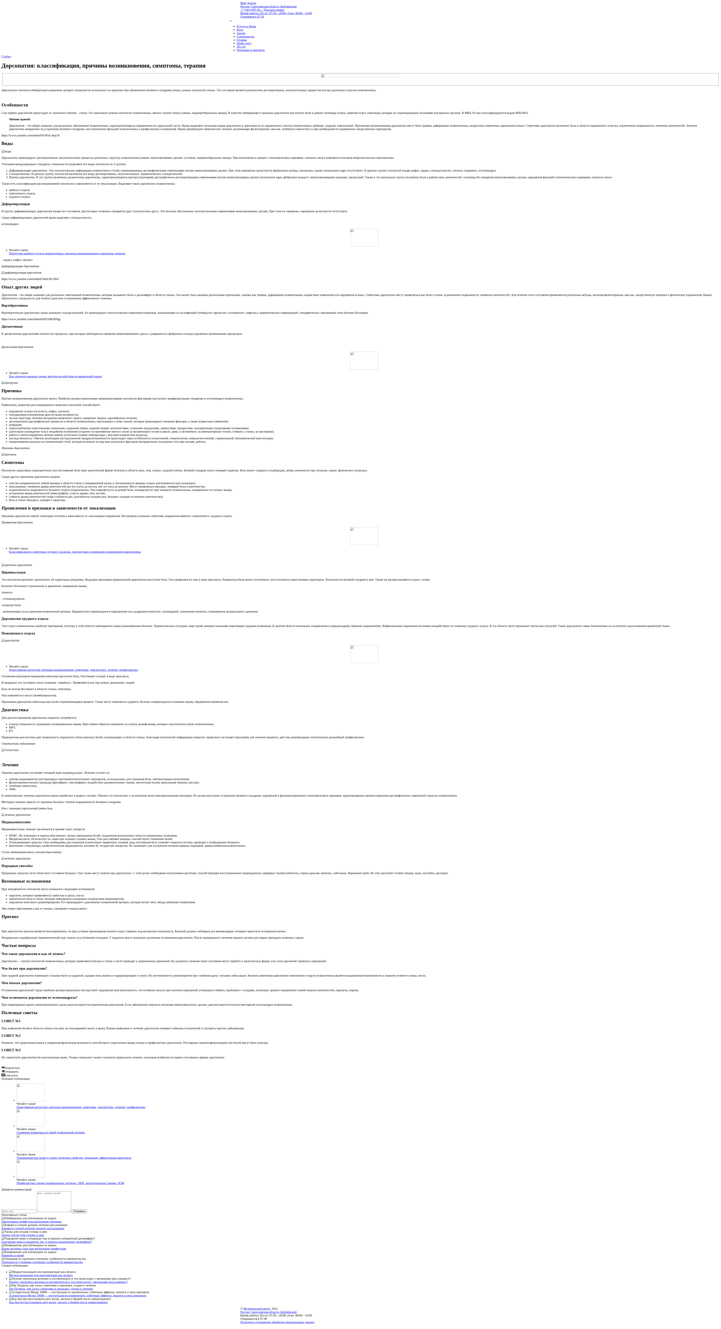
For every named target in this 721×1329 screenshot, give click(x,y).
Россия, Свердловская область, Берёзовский (268, 6)
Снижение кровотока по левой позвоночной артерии (51, 1132)
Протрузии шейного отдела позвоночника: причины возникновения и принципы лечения (67, 253)
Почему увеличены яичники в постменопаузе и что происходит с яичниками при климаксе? (68, 1282)
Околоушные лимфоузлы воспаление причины (32, 1221)
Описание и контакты (251, 50)
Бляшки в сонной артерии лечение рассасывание (33, 1228)
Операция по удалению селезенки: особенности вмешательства (42, 1262)
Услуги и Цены (246, 26)
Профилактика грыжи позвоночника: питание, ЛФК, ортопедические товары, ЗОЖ (70, 1183)
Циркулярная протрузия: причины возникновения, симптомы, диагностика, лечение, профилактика (73, 669)
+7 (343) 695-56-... (262, 9)
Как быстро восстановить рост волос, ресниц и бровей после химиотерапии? (58, 1302)
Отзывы (242, 39)
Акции (241, 33)
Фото (240, 29)
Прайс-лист (244, 43)
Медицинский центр (256, 1308)
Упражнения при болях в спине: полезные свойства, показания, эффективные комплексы (74, 1157)
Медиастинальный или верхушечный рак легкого (41, 1275)
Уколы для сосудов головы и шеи (23, 1235)
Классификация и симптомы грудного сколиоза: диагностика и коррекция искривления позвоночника (75, 551)
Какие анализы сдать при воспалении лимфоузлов (34, 1248)
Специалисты (245, 36)
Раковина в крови (13, 1255)
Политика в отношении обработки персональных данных (277, 1322)
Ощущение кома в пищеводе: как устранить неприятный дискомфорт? (47, 1241)
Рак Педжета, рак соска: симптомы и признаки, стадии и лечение (51, 1288)
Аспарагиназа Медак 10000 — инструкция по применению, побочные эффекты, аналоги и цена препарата (77, 1295)
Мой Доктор (248, 3)
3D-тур (241, 46)
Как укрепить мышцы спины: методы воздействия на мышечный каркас (55, 376)
